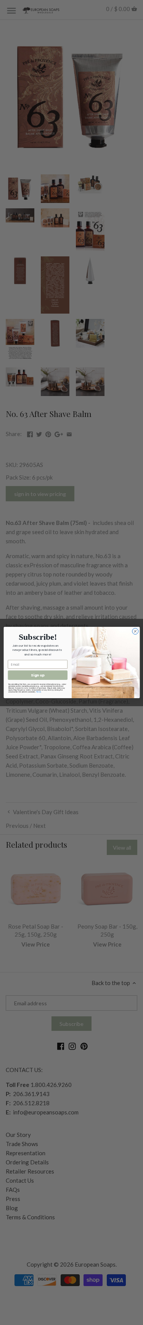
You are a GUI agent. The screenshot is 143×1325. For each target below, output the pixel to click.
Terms (38, 692)
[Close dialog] (135, 631)
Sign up (37, 675)
